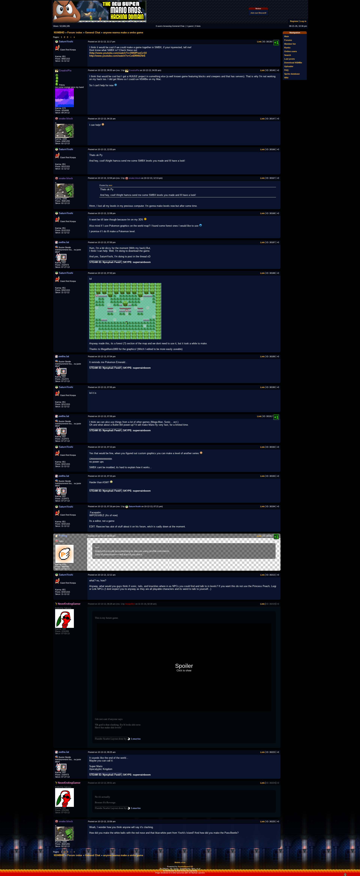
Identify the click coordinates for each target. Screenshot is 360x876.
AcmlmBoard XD (185, 867)
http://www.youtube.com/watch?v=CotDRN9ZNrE (117, 55)
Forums (288, 40)
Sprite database (292, 74)
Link (259, 41)
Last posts (289, 59)
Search (287, 55)
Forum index (74, 32)
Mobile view (180, 862)
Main (286, 36)
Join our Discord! (258, 13)
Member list (290, 44)
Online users (290, 51)
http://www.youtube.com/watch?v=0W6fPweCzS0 (118, 53)
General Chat (92, 32)
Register (294, 21)
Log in (303, 21)
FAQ (286, 70)
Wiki (286, 77)
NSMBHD (59, 32)
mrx (110, 185)
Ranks (287, 47)
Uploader (288, 66)
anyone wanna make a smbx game (123, 32)
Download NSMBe (293, 62)
